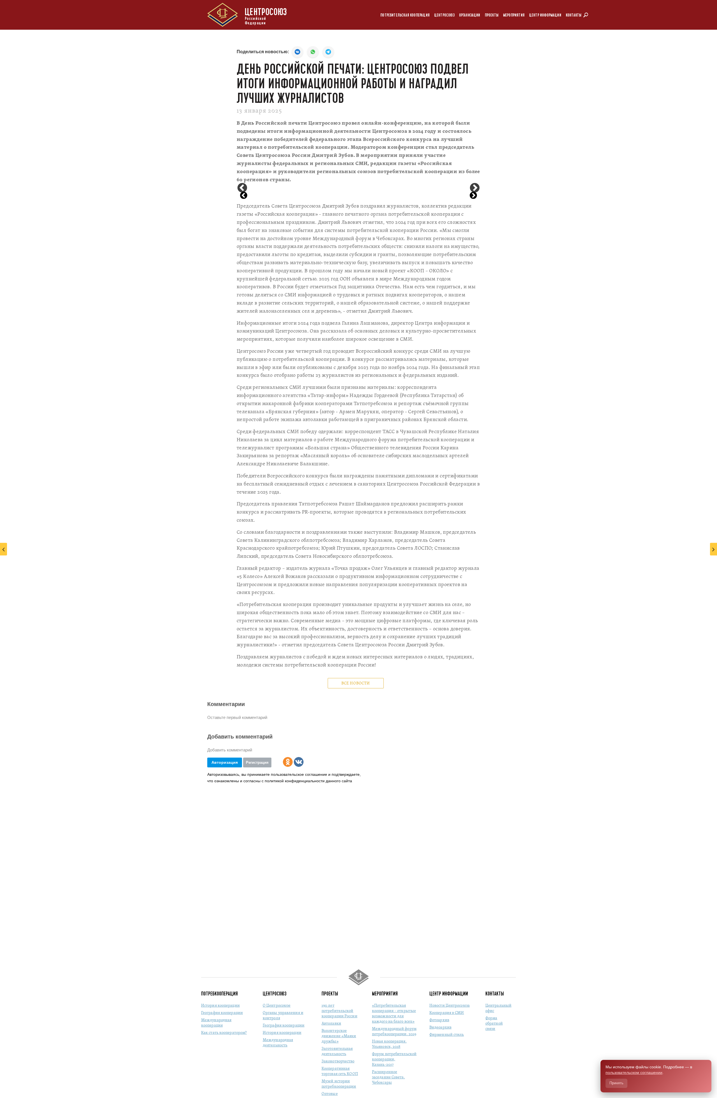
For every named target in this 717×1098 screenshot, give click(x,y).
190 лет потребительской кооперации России (339, 1011)
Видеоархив (440, 1027)
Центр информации (545, 15)
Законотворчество (338, 1061)
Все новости (355, 683)
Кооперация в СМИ (446, 1013)
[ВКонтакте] (299, 762)
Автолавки (331, 1023)
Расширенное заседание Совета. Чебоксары (388, 1077)
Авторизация (224, 762)
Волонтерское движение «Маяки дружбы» (339, 1036)
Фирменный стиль (446, 1034)
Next (474, 188)
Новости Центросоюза (449, 1005)
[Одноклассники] (288, 762)
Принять (616, 1083)
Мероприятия (514, 15)
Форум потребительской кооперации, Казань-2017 (394, 1059)
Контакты (573, 15)
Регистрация (257, 762)
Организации (469, 15)
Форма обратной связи (494, 1023)
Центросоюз (444, 15)
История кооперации (220, 1005)
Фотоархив (439, 1020)
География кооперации (222, 1013)
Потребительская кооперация (405, 15)
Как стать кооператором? (224, 1032)
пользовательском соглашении (634, 1072)
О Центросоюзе (276, 1005)
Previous (242, 188)
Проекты (492, 15)
